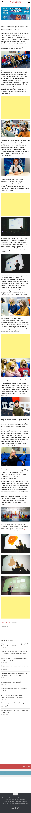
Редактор (7, 622)
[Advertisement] (15, 107)
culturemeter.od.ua (24, 805)
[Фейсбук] (26, 766)
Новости (5, 626)
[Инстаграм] (29, 766)
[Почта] (24, 766)
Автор (3, 622)
